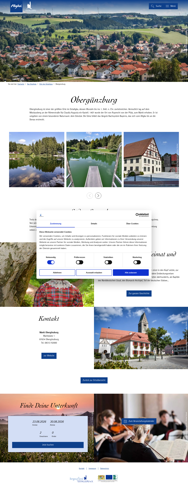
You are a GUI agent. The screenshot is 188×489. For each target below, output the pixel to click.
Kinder (54, 436)
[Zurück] (90, 196)
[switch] (79, 262)
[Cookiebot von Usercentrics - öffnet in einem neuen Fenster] (137, 215)
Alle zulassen (131, 272)
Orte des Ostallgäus (46, 84)
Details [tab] (94, 223)
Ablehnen (57, 272)
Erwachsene (44, 436)
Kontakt (81, 468)
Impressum (92, 468)
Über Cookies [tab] (132, 223)
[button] (139, 293)
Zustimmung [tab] (55, 223)
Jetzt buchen (48, 445)
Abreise (52, 425)
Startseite (21, 84)
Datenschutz (104, 468)
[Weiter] (98, 196)
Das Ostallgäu (31, 84)
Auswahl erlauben (94, 272)
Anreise (34, 425)
